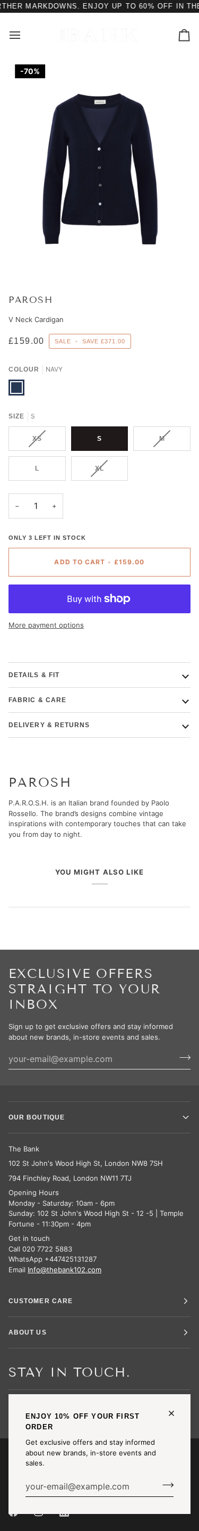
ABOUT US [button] (27, 1332)
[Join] (165, 1485)
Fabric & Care (37, 700)
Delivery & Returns (49, 725)
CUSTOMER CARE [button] (40, 1301)
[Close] (176, 1413)
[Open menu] (24, 35)
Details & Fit (33, 675)
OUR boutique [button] (36, 1117)
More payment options (46, 625)
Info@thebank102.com (64, 1269)
